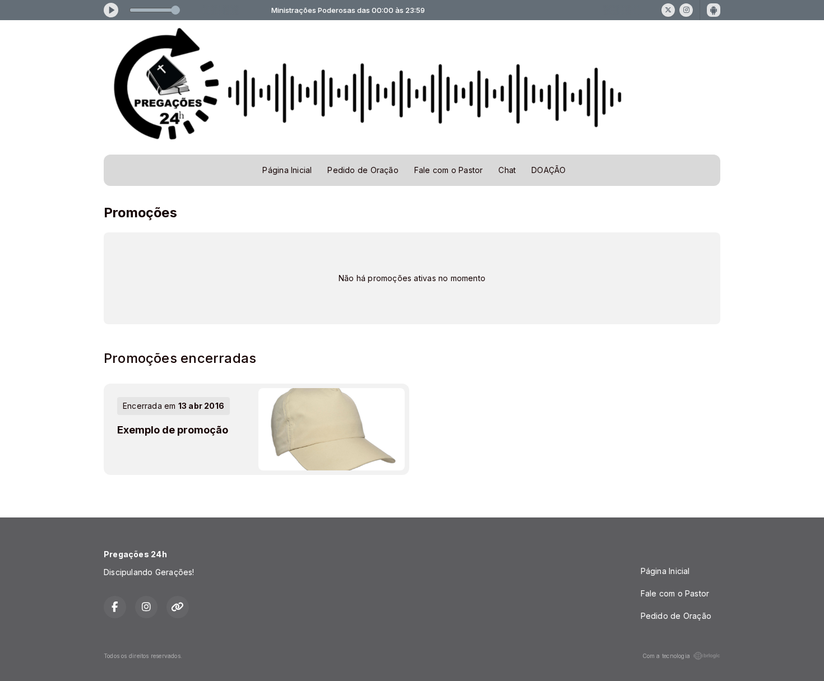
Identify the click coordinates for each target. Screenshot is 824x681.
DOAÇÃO (548, 170)
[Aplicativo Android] (713, 10)
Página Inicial (287, 170)
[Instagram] (686, 10)
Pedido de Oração (362, 170)
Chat (507, 170)
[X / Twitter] (668, 10)
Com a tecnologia (666, 655)
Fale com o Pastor (448, 170)
